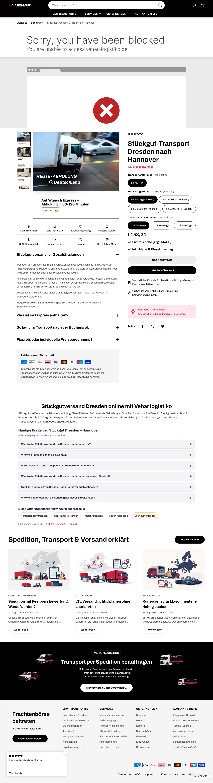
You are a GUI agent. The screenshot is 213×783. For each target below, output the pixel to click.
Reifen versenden (118, 515)
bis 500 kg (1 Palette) (142, 199)
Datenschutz (124, 774)
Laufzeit (73, 524)
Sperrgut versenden (144, 515)
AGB (137, 774)
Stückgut (49, 524)
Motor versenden (94, 515)
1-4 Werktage (138, 225)
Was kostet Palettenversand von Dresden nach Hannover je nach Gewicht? (65, 476)
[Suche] (160, 5)
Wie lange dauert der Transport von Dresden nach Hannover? (57, 465)
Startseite (22, 22)
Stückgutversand (143, 167)
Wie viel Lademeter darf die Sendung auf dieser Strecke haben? (59, 497)
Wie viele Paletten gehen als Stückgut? (44, 454)
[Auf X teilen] (152, 326)
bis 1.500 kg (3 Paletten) (175, 199)
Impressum (150, 774)
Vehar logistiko (25, 774)
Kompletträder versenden (34, 515)
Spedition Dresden (66, 302)
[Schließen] (192, 309)
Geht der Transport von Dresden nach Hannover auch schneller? (59, 487)
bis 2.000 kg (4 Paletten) (144, 209)
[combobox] (106, 5)
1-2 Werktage (184, 225)
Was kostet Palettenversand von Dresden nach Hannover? (56, 444)
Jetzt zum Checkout (162, 270)
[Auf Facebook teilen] (142, 326)
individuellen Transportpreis (163, 314)
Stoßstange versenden (66, 515)
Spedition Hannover (89, 302)
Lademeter (61, 524)
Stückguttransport (26, 306)
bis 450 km (137, 183)
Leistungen (37, 22)
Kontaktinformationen (173, 774)
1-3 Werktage (161, 225)
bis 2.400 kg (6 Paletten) (179, 209)
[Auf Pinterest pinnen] (162, 326)
